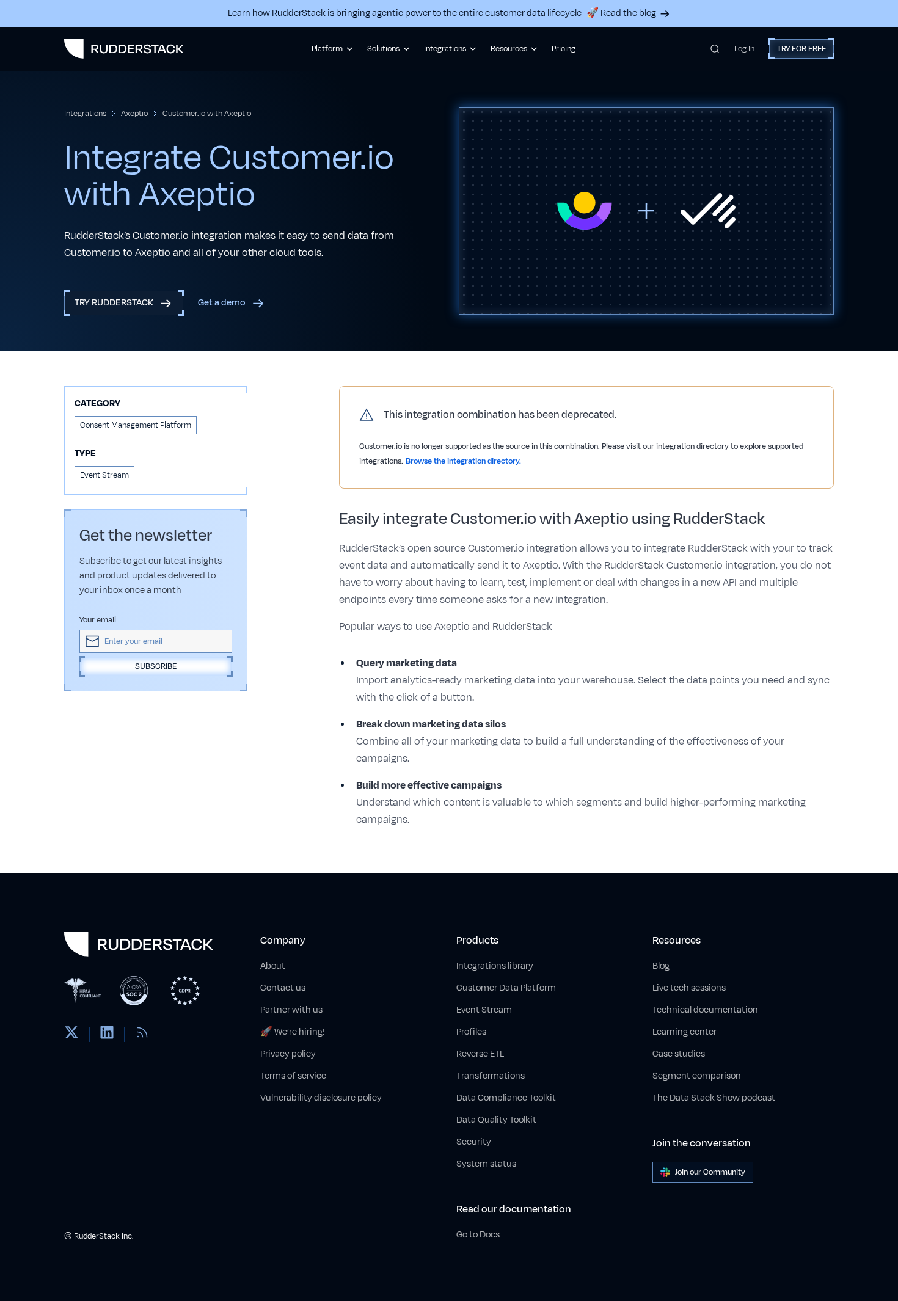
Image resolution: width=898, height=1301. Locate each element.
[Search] (715, 49)
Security (473, 1141)
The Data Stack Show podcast (713, 1097)
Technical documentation (705, 1010)
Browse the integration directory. (463, 461)
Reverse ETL (480, 1054)
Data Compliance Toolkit (506, 1097)
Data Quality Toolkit (496, 1119)
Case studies (678, 1054)
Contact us (282, 988)
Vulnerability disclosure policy (321, 1097)
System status (486, 1163)
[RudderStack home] (124, 49)
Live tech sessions (689, 988)
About (272, 966)
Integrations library (494, 966)
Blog (661, 966)
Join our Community (710, 1172)
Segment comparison (696, 1076)
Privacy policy (288, 1054)
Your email (97, 619)
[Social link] (71, 1034)
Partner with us (291, 1010)
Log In (744, 48)
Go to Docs (478, 1234)
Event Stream (484, 1010)
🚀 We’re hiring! (292, 1032)
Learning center (684, 1032)
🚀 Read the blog (621, 13)
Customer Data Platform (506, 988)
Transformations (490, 1076)
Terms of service (293, 1076)
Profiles (471, 1032)
